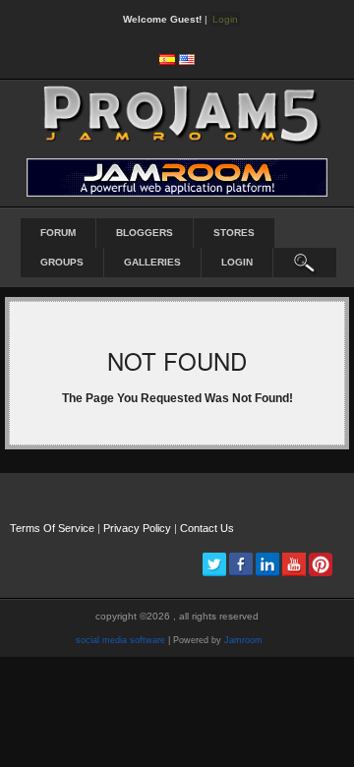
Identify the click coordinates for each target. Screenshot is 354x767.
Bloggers (144, 232)
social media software (120, 640)
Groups (62, 262)
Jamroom (243, 640)
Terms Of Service (52, 528)
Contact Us (207, 528)
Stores (234, 232)
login (237, 262)
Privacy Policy (137, 528)
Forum (58, 232)
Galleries (152, 262)
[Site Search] (304, 262)
